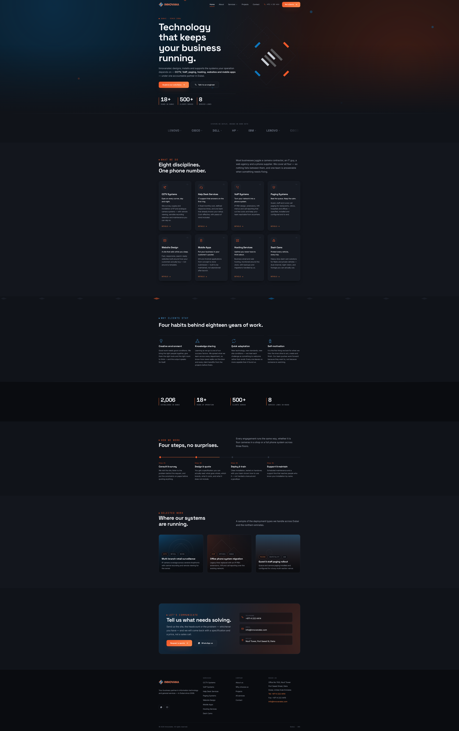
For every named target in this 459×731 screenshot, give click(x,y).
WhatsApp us (207, 643)
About (221, 4)
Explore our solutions (172, 85)
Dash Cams (207, 713)
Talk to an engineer (206, 85)
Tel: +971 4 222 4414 (276, 694)
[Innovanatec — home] (169, 4)
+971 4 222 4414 (273, 4)
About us (239, 683)
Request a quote (177, 643)
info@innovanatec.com (277, 702)
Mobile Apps (208, 705)
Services (231, 4)
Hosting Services (210, 709)
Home (212, 4)
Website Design (209, 700)
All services (240, 696)
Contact (256, 4)
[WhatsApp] (161, 707)
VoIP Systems (208, 687)
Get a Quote (289, 4)
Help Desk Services (211, 691)
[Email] (167, 707)
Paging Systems (209, 696)
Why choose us (242, 687)
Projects (245, 4)
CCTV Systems (209, 683)
